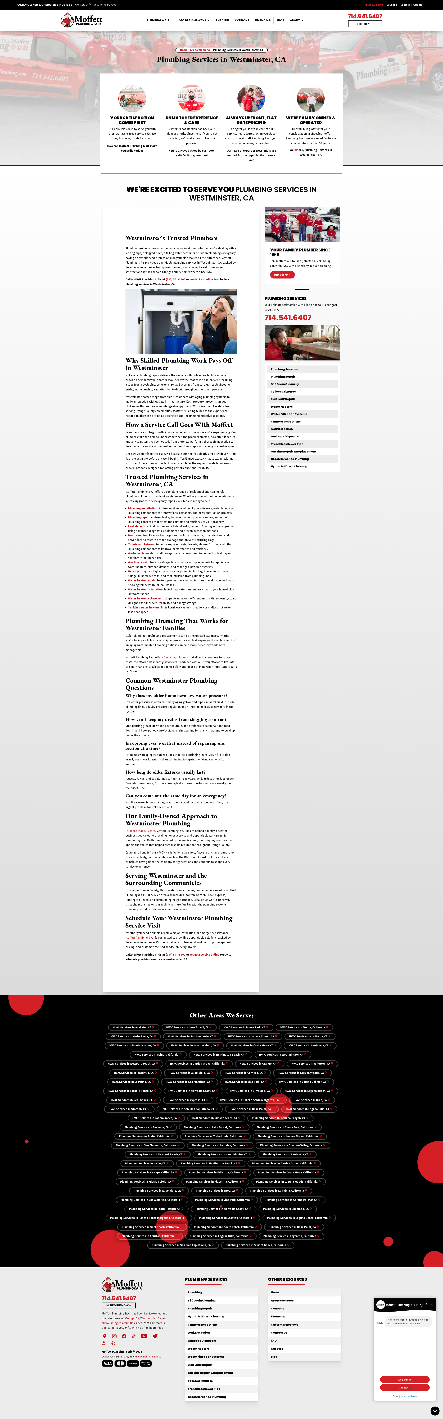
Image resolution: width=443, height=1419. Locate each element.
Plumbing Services (284, 369)
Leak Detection (282, 429)
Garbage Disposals (285, 436)
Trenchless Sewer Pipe (287, 444)
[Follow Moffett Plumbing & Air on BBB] (104, 1343)
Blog (274, 1357)
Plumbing (195, 1292)
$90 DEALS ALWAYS (192, 20)
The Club (222, 20)
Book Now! (363, 23)
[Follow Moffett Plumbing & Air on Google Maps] (104, 1336)
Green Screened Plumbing (290, 459)
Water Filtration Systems (289, 414)
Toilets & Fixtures (283, 392)
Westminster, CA (150, 1318)
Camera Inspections (286, 422)
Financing (263, 20)
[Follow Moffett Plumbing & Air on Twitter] (155, 1336)
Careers (418, 5)
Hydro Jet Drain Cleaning (289, 466)
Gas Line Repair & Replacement (293, 452)
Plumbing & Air (158, 20)
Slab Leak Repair (283, 399)
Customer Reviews (284, 1325)
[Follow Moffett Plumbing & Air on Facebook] (124, 1336)
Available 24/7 (83, 4)
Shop (280, 20)
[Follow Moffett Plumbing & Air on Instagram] (114, 1336)
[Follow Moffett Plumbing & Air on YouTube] (144, 1336)
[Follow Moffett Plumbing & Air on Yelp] (113, 1343)
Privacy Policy (142, 1356)
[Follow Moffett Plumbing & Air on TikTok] (133, 1336)
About (295, 20)
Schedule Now (117, 1305)
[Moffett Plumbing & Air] (81, 20)
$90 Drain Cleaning (285, 384)
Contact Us (279, 1333)
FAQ (274, 1341)
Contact (405, 5)
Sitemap (156, 1356)
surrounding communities (118, 1323)
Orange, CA (132, 1318)
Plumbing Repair (283, 377)
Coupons (392, 5)
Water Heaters (282, 407)
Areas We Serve (374, 5)
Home (183, 50)
